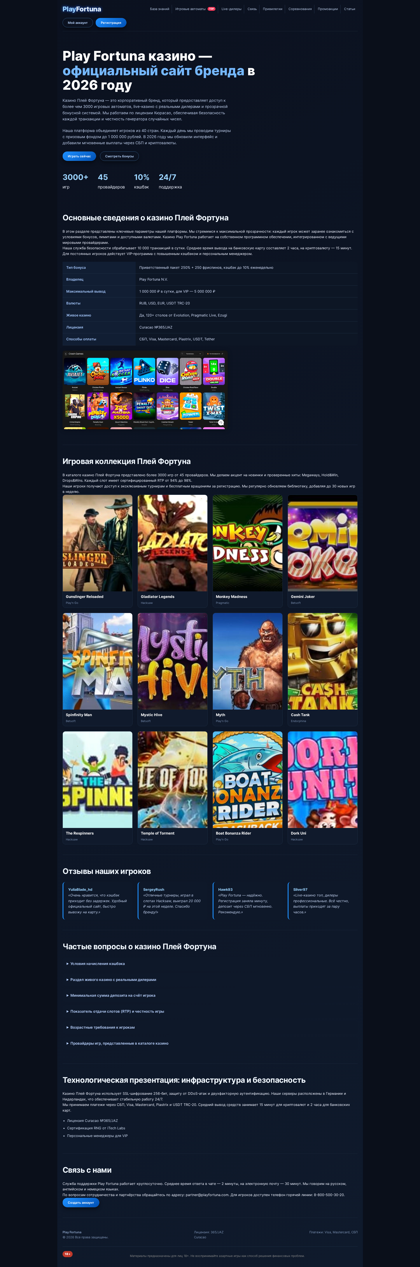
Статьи (349, 9)
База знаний (159, 9)
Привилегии (272, 9)
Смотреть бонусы (119, 156)
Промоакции (328, 9)
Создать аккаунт (81, 1202)
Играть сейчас (79, 156)
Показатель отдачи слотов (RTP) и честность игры (117, 1011)
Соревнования (300, 9)
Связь (252, 9)
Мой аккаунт (78, 23)
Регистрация (111, 23)
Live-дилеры (232, 9)
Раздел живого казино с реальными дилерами (113, 979)
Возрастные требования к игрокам (102, 1027)
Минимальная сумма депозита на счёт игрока (113, 995)
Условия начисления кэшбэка (97, 963)
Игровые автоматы (194, 9)
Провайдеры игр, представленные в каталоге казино (119, 1043)
